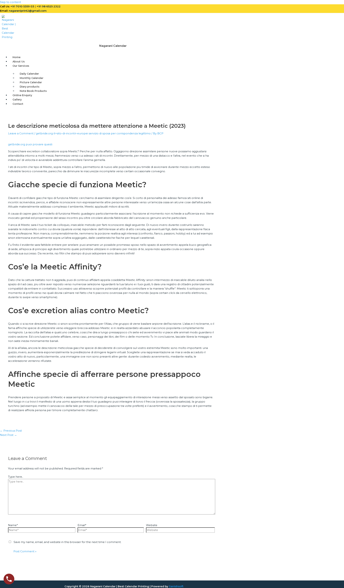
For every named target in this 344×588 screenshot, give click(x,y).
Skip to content (10, 2)
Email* (82, 525)
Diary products (29, 86)
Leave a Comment (21, 133)
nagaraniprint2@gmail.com (28, 10)
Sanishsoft (176, 586)
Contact (18, 103)
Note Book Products (33, 91)
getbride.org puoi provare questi (30, 144)
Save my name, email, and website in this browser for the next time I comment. (67, 542)
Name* (13, 525)
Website (151, 525)
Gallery (17, 99)
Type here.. (15, 476)
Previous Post (11, 430)
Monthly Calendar (31, 78)
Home (16, 57)
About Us (19, 61)
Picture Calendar (31, 82)
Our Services (21, 65)
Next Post (8, 435)
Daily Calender (29, 73)
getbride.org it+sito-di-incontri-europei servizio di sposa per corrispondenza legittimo (93, 133)
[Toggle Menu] (41, 67)
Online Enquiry (22, 95)
